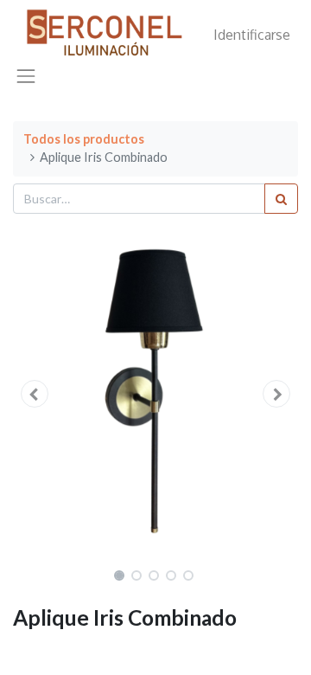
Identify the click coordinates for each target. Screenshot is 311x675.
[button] (34, 394)
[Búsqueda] (281, 198)
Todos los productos (83, 139)
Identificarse (251, 34)
